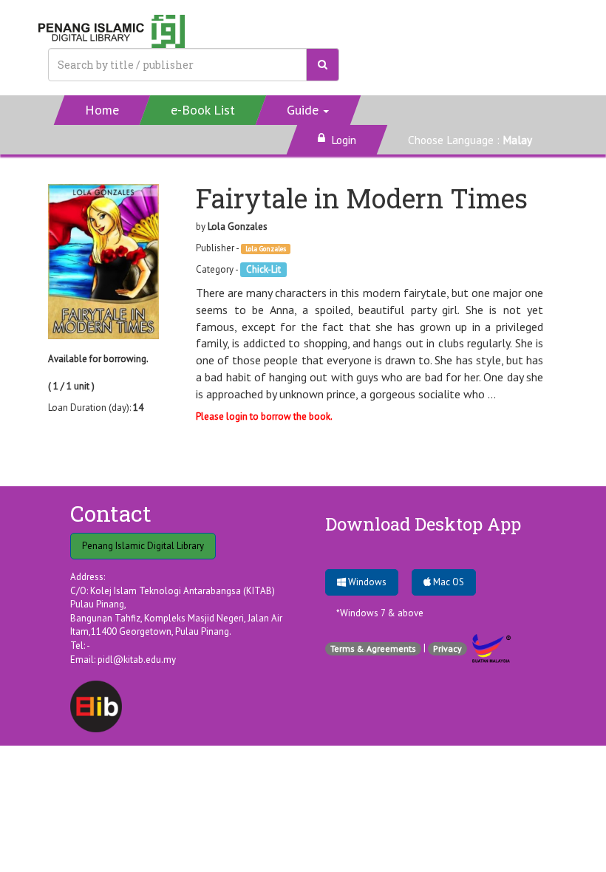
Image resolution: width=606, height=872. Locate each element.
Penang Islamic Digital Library (143, 545)
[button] (308, 110)
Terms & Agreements (373, 648)
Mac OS (447, 582)
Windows (366, 582)
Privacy (447, 648)
